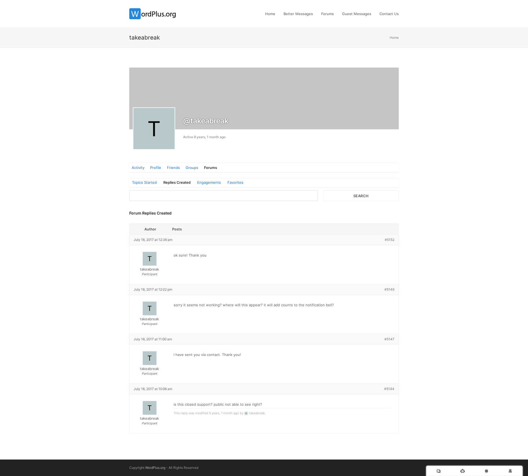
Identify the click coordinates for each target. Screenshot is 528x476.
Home (394, 37)
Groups (192, 167)
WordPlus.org (155, 468)
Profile (155, 167)
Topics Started (144, 182)
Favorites (235, 182)
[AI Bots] (462, 471)
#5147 (389, 339)
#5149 (389, 289)
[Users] (510, 471)
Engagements (209, 182)
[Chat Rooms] (486, 471)
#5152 (389, 240)
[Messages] (438, 471)
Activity (138, 167)
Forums (210, 167)
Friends (173, 167)
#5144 (389, 389)
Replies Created (177, 182)
